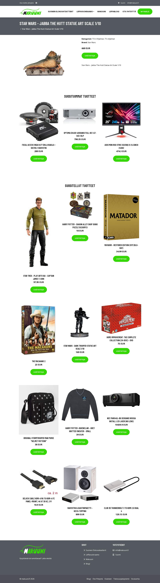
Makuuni (101, 11)
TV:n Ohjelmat (98, 39)
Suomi (123, 3)
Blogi (88, 564)
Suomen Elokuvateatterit (96, 550)
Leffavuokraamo (92, 555)
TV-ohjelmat (110, 39)
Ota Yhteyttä (129, 11)
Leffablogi (114, 11)
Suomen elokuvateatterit (60, 11)
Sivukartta (135, 579)
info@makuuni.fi (133, 3)
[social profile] (36, 3)
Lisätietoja (90, 56)
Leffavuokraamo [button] (85, 11)
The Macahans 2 (38, 361)
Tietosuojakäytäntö (121, 579)
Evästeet (108, 579)
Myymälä (145, 11)
